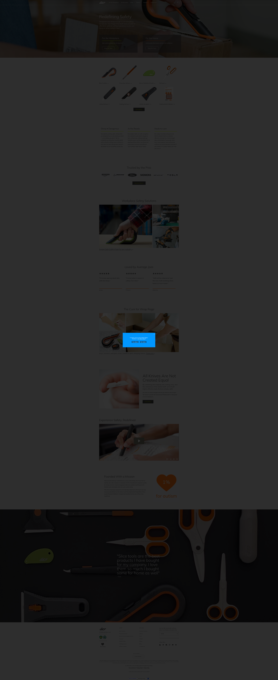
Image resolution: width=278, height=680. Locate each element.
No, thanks (143, 341)
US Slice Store (141, 338)
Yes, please (135, 341)
